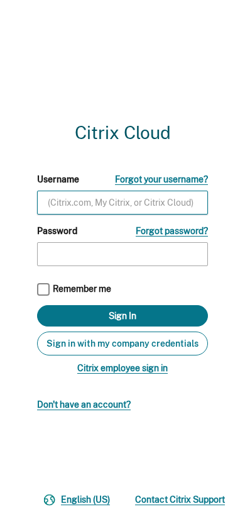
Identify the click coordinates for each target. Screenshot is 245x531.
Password (57, 231)
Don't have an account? (84, 405)
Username (58, 179)
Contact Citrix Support (180, 500)
